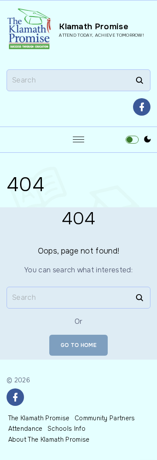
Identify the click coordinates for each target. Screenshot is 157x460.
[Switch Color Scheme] (147, 139)
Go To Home (78, 345)
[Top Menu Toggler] (78, 139)
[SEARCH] (139, 80)
